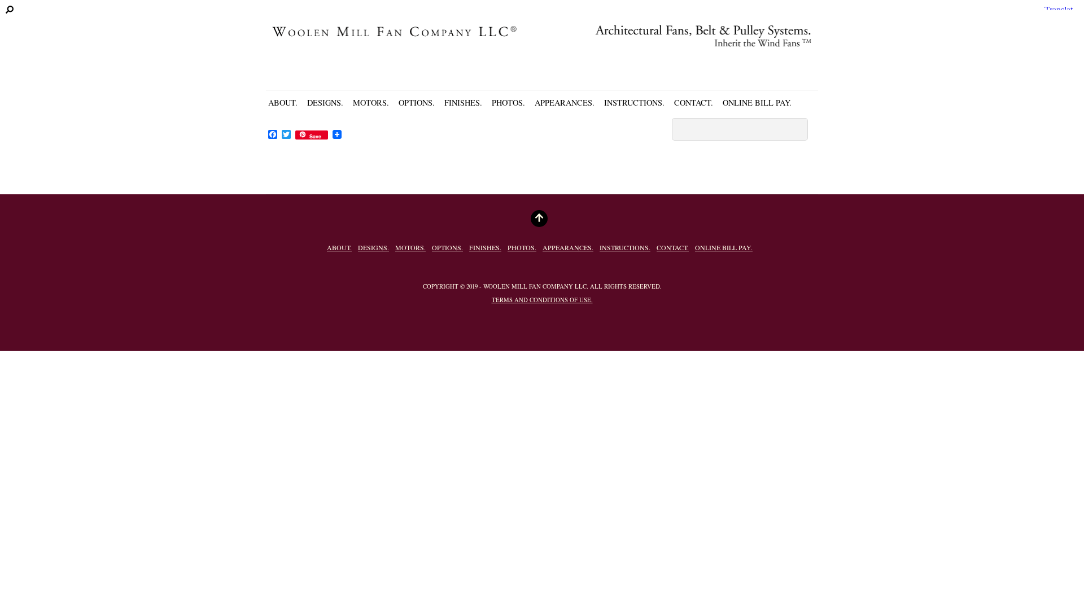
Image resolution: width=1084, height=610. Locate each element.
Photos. (508, 102)
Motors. (371, 102)
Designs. (325, 102)
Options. (417, 102)
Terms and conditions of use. (542, 300)
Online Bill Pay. (757, 102)
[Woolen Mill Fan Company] (542, 53)
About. (283, 102)
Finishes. (463, 102)
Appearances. (565, 102)
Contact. (693, 102)
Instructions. (634, 102)
